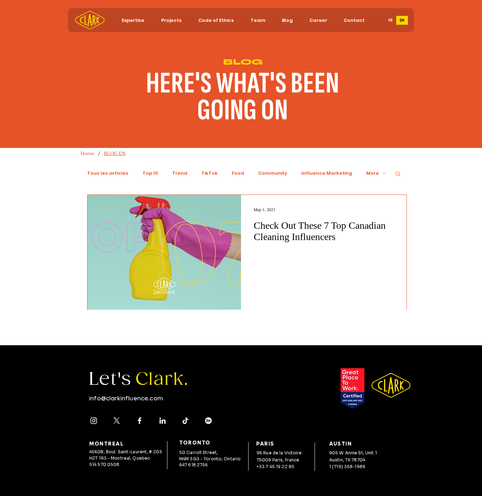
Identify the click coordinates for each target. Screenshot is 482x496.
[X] (116, 420)
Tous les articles (107, 173)
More (372, 173)
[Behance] (208, 420)
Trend (179, 173)
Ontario (232, 458)
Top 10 (150, 173)
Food (238, 173)
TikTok (209, 173)
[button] (133, 20)
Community (272, 173)
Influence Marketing (326, 173)
